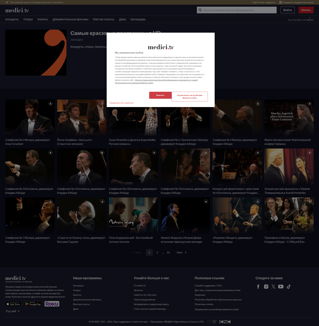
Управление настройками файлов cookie (190, 96)
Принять (160, 95)
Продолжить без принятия (121, 103)
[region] (161, 70)
